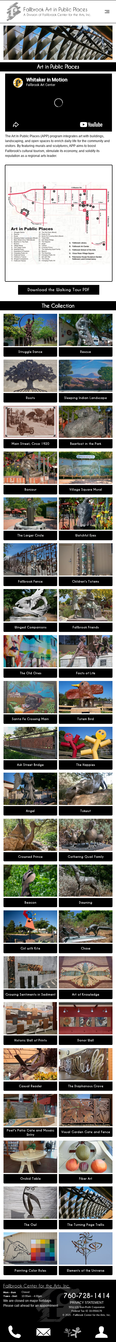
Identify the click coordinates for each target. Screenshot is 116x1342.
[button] (58, 290)
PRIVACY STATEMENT (87, 1302)
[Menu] (107, 11)
